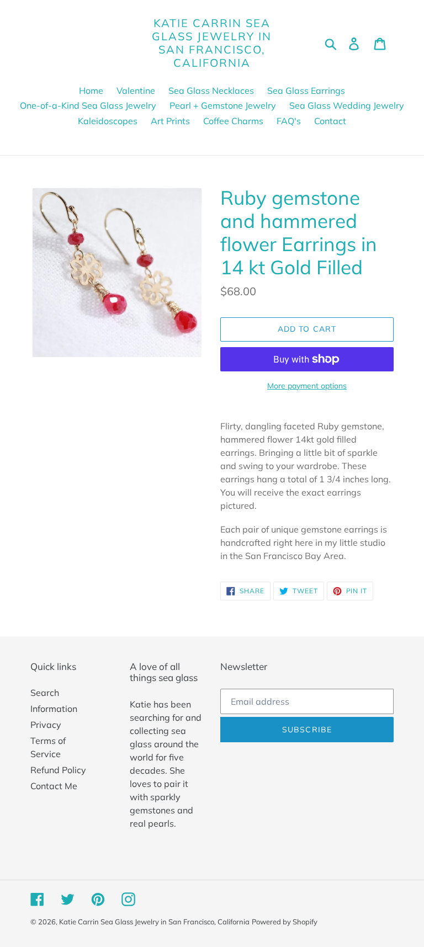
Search (44, 692)
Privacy (45, 724)
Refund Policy (58, 769)
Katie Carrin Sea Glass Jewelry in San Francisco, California (212, 43)
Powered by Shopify (284, 921)
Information (53, 708)
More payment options (307, 386)
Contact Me (53, 785)
